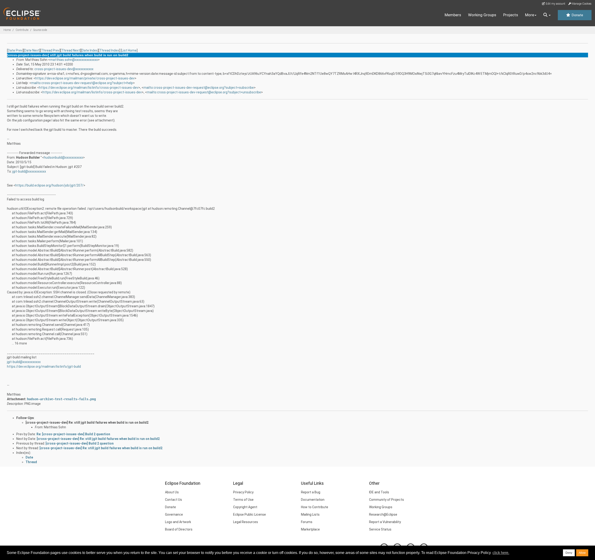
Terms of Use (243, 499)
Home (7, 30)
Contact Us (173, 499)
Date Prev (15, 50)
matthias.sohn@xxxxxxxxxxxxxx (74, 60)
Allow (582, 552)
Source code (40, 30)
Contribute (22, 30)
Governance (174, 514)
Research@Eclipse (383, 514)
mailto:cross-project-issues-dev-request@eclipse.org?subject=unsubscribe (204, 92)
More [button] (529, 15)
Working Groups (482, 15)
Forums (306, 522)
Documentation (312, 499)
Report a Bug (310, 492)
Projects (510, 15)
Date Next (31, 50)
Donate (577, 15)
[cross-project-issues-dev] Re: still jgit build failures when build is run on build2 (87, 422)
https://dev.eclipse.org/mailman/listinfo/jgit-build (44, 366)
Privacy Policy (243, 492)
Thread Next (70, 50)
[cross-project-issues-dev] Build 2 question (80, 443)
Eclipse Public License (249, 514)
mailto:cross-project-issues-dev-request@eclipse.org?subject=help (82, 83)
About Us (172, 492)
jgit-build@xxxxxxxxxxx (29, 171)
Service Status (380, 529)
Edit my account (555, 3)
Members (453, 15)
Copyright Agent (245, 507)
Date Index (90, 50)
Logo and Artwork (178, 522)
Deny (568, 552)
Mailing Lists (310, 514)
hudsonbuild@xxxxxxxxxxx (63, 157)
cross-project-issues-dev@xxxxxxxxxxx (63, 69)
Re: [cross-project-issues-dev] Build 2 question (73, 434)
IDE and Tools (379, 492)
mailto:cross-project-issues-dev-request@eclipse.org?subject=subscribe (198, 87)
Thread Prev (50, 50)
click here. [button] (501, 553)
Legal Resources (245, 522)
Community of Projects (386, 499)
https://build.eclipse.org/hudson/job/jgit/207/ (49, 185)
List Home (129, 50)
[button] (547, 15)
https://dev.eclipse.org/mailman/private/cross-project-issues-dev (85, 78)
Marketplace (310, 529)
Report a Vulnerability (385, 522)
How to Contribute (314, 507)
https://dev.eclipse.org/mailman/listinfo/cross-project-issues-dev (88, 87)
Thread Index (109, 50)
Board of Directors (178, 529)
